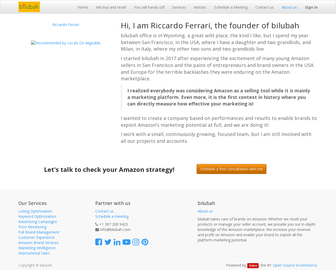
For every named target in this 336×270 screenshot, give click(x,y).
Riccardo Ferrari (65, 24)
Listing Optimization (35, 211)
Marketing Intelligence (37, 247)
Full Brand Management (38, 232)
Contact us (104, 211)
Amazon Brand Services (38, 242)
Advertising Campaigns (37, 221)
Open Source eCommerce (295, 265)
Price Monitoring (32, 226)
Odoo (253, 265)
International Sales (34, 253)
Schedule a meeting (112, 216)
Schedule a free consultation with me (231, 168)
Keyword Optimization (37, 216)
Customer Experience (36, 237)
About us (205, 211)
